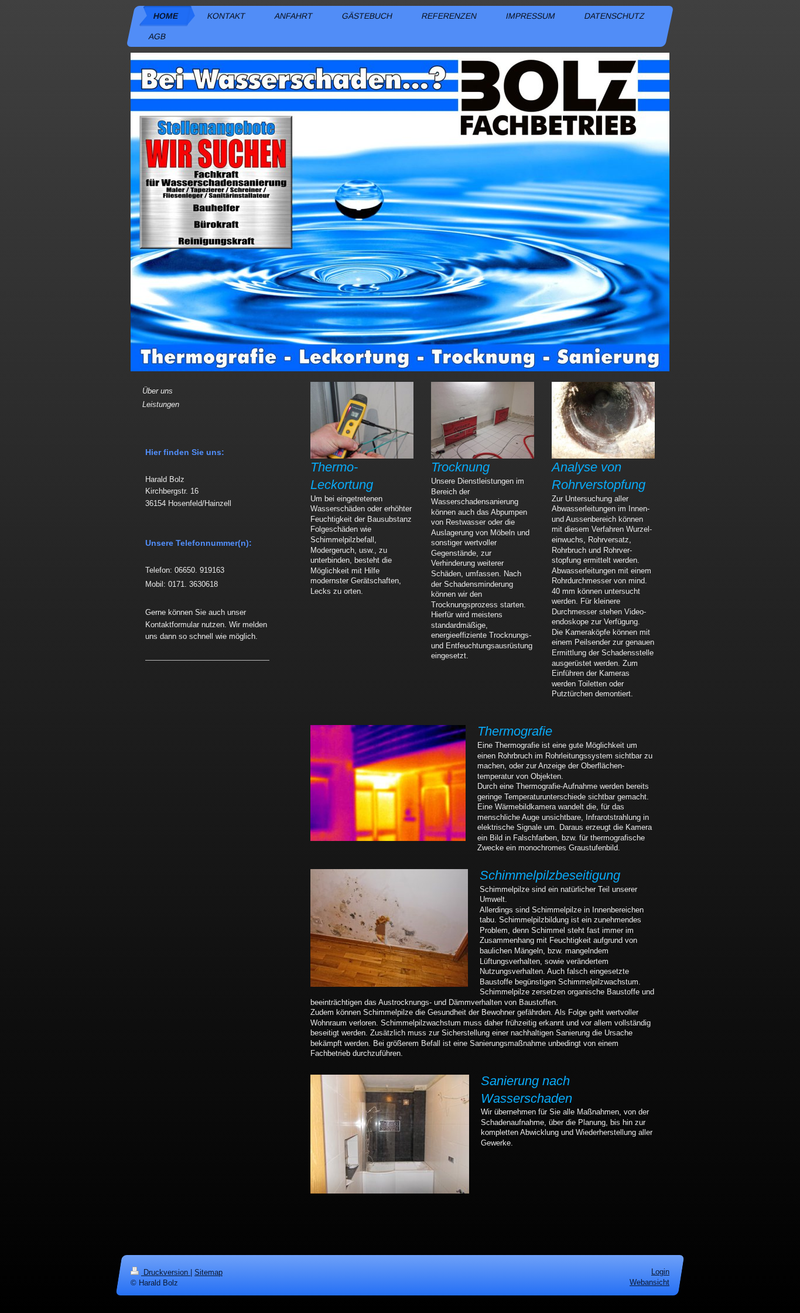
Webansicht (649, 1282)
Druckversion (165, 1272)
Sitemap (208, 1272)
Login (660, 1271)
